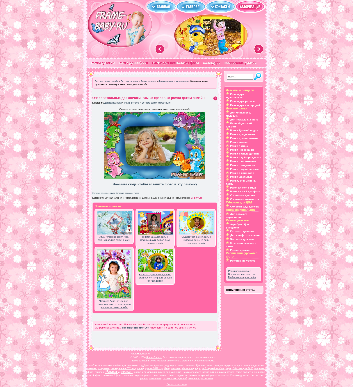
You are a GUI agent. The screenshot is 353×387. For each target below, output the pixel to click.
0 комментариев (181, 198)
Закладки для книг (242, 239)
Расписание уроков (240, 63)
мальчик (175, 368)
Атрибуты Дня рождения (237, 226)
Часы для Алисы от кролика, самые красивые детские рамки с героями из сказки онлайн (114, 304)
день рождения (186, 365)
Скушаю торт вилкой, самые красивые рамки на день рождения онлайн (196, 240)
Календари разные (242, 101)
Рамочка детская (239, 375)
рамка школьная (219, 375)
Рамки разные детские (244, 153)
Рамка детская (119, 371)
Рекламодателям (140, 353)
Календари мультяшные (235, 96)
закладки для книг (254, 365)
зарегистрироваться (135, 327)
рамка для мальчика (169, 372)
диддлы (218, 365)
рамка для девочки (145, 371)
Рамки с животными (243, 161)
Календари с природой (245, 105)
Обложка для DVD (243, 368)
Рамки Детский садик (244, 130)
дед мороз (170, 365)
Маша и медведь (191, 368)
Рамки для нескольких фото (175, 63)
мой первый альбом (213, 368)
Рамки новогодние (242, 149)
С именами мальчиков (244, 199)
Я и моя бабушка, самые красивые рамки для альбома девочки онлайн (155, 240)
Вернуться (196, 198)
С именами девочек (243, 195)
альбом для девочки (100, 365)
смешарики (155, 378)
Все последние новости (241, 274)
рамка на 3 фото (112, 375)
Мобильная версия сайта (242, 277)
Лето (167, 368)
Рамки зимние (239, 142)
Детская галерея (113, 103)
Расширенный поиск (239, 271)
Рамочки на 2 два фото (245, 191)
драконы (129, 193)
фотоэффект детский (175, 378)
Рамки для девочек (242, 134)
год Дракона (146, 365)
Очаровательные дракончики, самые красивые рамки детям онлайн (148, 98)
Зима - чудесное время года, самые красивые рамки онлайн (114, 238)
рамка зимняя (210, 372)
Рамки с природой (242, 172)
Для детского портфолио (236, 215)
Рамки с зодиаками (242, 165)
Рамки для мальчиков (244, 138)
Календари (211, 63)
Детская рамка (204, 365)
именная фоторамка (98, 368)
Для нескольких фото (244, 119)
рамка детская (117, 193)
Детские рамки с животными (156, 103)
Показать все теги (177, 384)
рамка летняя (226, 372)
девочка (158, 365)
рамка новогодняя (133, 375)
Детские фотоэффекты (245, 235)
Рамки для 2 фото (133, 63)
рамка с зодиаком (178, 375)
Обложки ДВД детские (244, 206)
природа (99, 372)
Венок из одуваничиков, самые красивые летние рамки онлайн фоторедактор (155, 277)
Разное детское (240, 249)
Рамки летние (239, 145)
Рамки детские (103, 63)
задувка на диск (233, 365)
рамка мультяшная (246, 372)
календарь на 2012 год (150, 368)
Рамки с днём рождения (245, 157)
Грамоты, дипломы (242, 231)
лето (136, 193)
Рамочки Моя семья (243, 187)
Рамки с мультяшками (244, 169)
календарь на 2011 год (123, 368)
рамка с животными (155, 375)
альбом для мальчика (125, 365)
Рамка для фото (192, 372)
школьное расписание (200, 378)
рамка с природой (199, 375)
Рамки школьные (241, 176)
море (228, 368)
